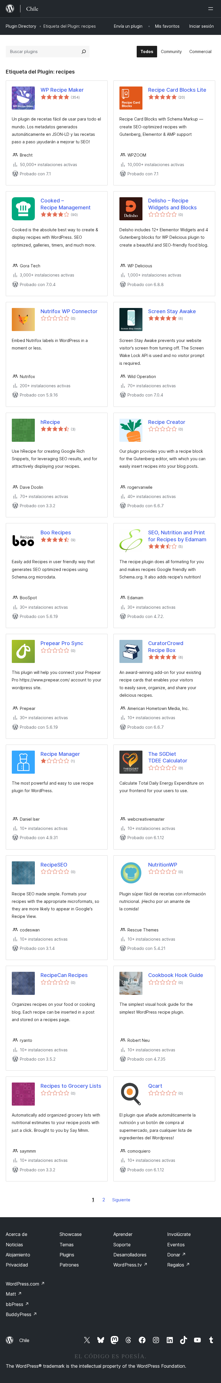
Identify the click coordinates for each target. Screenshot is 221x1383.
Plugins (67, 1255)
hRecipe (50, 422)
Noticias (14, 1244)
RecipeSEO (54, 865)
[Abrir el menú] (212, 8)
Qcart (155, 1086)
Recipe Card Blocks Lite (177, 90)
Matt (14, 1294)
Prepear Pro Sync (62, 643)
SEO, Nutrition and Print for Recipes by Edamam (177, 535)
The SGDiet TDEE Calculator (167, 757)
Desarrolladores (129, 1255)
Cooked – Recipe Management (66, 204)
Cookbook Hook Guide (175, 975)
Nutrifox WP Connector (69, 311)
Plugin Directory (21, 26)
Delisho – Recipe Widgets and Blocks (172, 204)
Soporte (122, 1244)
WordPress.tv (130, 1265)
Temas (67, 1244)
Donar (176, 1255)
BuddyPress (21, 1314)
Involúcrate (179, 1234)
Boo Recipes (56, 532)
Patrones (69, 1265)
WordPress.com (25, 1284)
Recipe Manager (60, 754)
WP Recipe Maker (62, 90)
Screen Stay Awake (172, 311)
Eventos (176, 1244)
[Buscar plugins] (83, 51)
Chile (24, 1340)
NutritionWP (162, 865)
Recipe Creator (166, 422)
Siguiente (121, 1199)
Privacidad (17, 1265)
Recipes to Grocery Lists (71, 1086)
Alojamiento (18, 1255)
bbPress (17, 1304)
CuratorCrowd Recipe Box (165, 646)
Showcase (71, 1234)
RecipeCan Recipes (64, 975)
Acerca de (16, 1234)
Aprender (122, 1234)
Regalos (178, 1265)
